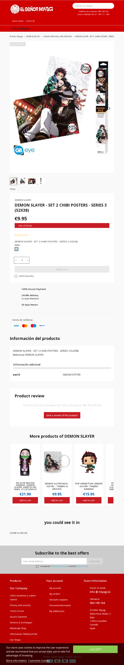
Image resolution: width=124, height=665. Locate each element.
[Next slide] (109, 108)
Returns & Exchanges (21, 622)
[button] (13, 181)
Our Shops (15, 639)
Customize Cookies (39, 660)
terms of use (82, 566)
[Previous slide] (14, 108)
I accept (95, 649)
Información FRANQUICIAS (23, 633)
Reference (18, 354)
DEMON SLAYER (23, 200)
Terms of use (17, 610)
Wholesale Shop (18, 628)
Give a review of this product (62, 415)
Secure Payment (18, 616)
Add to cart (62, 269)
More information (16, 660)
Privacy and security (60, 566)
